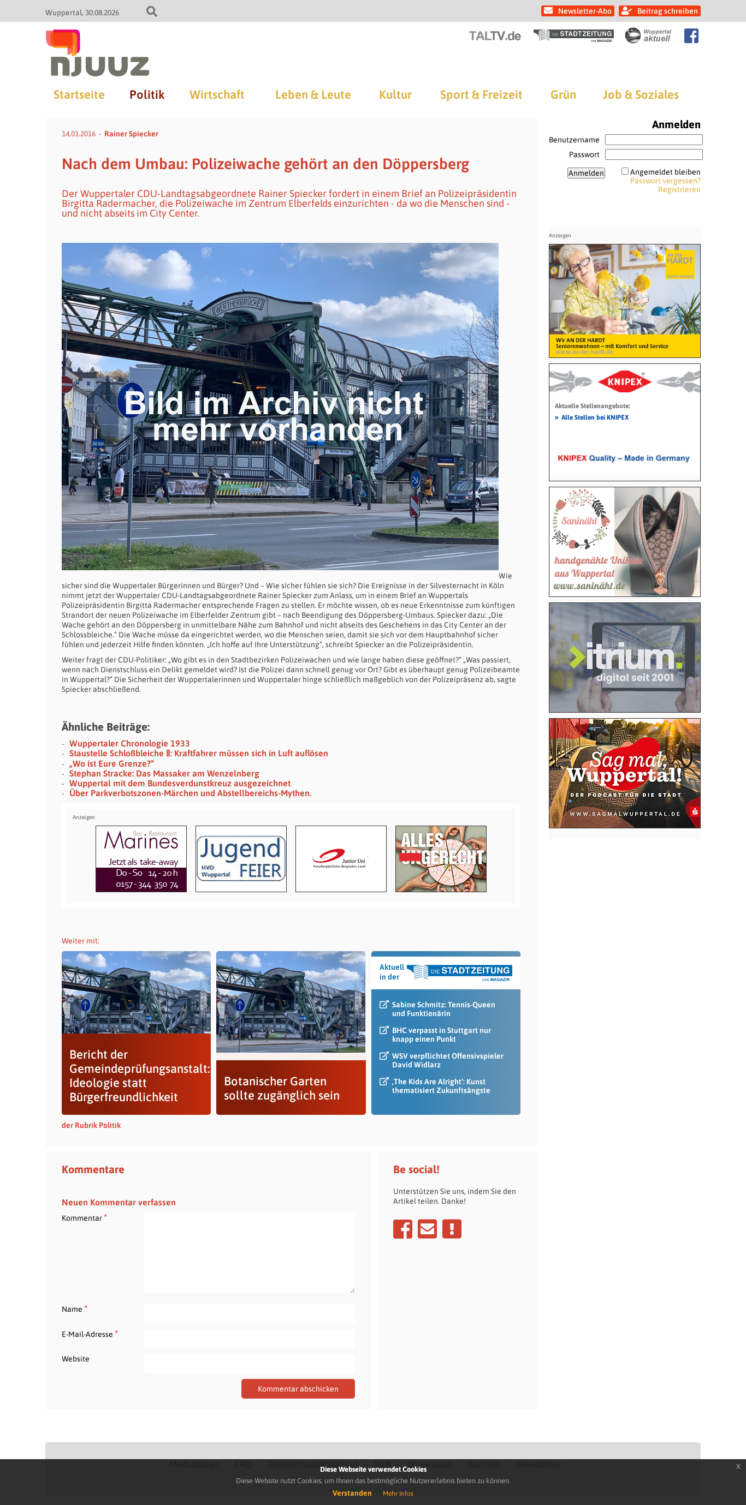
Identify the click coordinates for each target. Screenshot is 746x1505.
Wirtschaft (217, 94)
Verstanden (352, 1493)
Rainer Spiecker (131, 133)
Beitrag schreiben (667, 11)
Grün (563, 94)
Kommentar (84, 1218)
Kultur (395, 94)
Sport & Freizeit (481, 94)
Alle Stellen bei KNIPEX (592, 417)
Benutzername (574, 139)
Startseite (79, 94)
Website (76, 1358)
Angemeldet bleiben (665, 172)
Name (74, 1309)
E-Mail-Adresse (90, 1334)
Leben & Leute (313, 94)
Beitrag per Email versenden (427, 1229)
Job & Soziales (641, 94)
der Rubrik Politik (91, 1125)
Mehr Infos (398, 1493)
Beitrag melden (451, 1229)
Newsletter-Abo (585, 11)
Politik (146, 94)
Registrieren (679, 189)
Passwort (584, 154)
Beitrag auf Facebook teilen (402, 1229)
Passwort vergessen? (665, 180)
